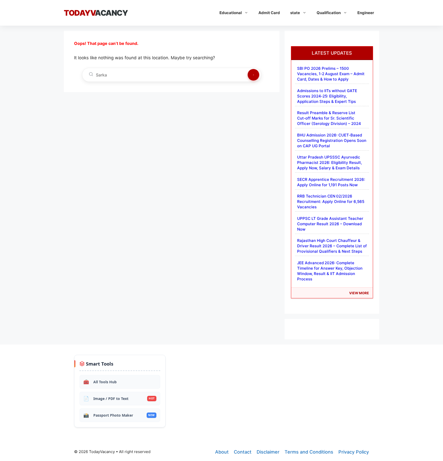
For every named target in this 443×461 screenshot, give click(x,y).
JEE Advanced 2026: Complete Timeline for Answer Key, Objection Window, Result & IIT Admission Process (330, 270)
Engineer (365, 12)
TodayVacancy (96, 12)
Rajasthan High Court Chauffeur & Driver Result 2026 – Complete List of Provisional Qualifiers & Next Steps (332, 246)
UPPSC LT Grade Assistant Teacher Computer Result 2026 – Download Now (330, 224)
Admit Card (269, 12)
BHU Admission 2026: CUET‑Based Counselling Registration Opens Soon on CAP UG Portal (331, 140)
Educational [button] (230, 12)
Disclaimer (268, 452)
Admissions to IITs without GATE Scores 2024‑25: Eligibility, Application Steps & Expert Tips (327, 96)
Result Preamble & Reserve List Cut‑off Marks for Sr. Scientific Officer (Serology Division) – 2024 (329, 118)
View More (359, 293)
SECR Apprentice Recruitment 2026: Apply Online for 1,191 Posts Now (331, 182)
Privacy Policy (353, 452)
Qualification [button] (329, 12)
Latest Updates (332, 53)
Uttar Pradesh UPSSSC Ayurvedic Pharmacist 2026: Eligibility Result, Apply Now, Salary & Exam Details (329, 162)
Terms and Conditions (309, 452)
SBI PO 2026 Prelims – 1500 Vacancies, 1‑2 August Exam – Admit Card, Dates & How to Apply (331, 74)
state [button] (295, 12)
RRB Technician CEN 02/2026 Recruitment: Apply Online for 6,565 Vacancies (330, 201)
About (222, 452)
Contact (242, 452)
